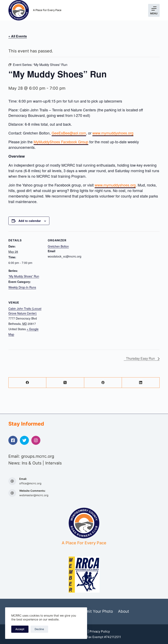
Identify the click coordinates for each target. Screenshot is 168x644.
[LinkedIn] (141, 382)
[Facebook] (27, 382)
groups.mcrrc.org (37, 456)
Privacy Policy (100, 631)
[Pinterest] (103, 382)
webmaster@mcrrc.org (33, 495)
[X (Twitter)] (65, 382)
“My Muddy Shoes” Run (23, 276)
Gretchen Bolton (58, 246)
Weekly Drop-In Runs (22, 287)
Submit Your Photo (96, 611)
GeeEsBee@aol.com (69, 133)
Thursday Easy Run (141, 358)
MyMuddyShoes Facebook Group (61, 141)
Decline (39, 629)
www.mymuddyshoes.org (112, 133)
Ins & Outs (31, 463)
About (123, 611)
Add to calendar (29, 221)
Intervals (53, 463)
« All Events (17, 36)
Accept (19, 629)
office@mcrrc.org (30, 483)
